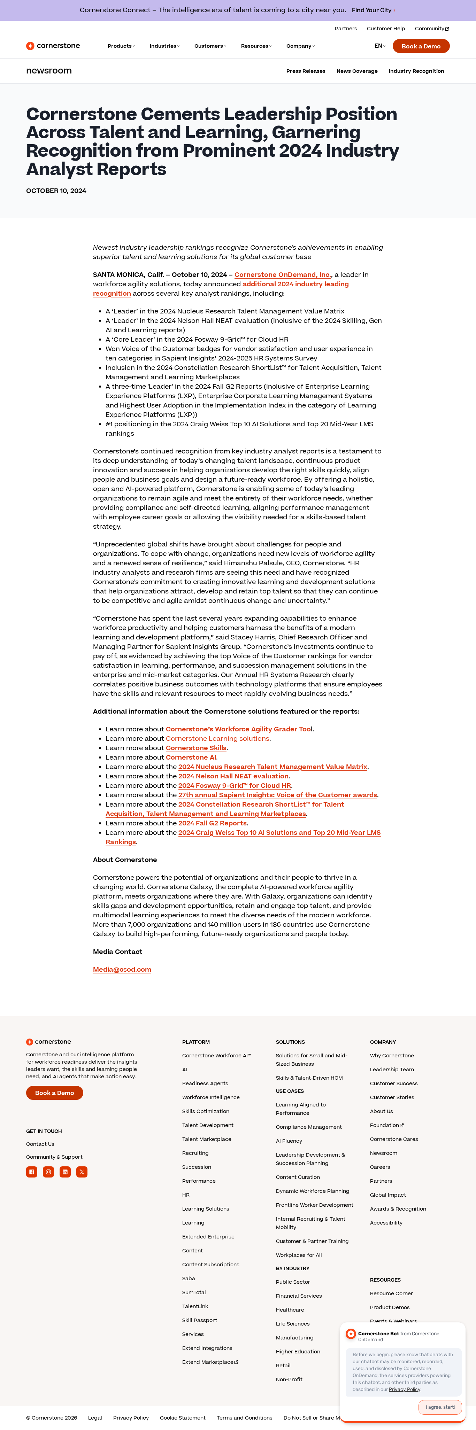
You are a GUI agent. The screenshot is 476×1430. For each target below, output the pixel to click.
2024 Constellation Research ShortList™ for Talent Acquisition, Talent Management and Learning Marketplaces (225, 809)
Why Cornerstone (392, 1055)
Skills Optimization (205, 1111)
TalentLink (195, 1306)
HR (186, 1195)
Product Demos (390, 1307)
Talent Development (207, 1125)
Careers (380, 1167)
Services (193, 1334)
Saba (188, 1278)
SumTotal (194, 1292)
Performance (199, 1181)
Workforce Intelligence (211, 1097)
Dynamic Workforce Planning (313, 1191)
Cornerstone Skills (196, 748)
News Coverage (357, 71)
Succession (196, 1167)
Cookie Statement (183, 1418)
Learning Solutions (205, 1209)
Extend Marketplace (207, 1362)
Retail (283, 1365)
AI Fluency (289, 1141)
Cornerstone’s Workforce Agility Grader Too (238, 729)
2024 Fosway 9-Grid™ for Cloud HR (234, 786)
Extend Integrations (207, 1348)
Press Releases (305, 71)
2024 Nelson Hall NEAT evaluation (233, 776)
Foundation (384, 1125)
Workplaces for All (299, 1255)
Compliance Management (309, 1127)
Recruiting (195, 1153)
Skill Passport (199, 1320)
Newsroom (383, 1153)
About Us (381, 1111)
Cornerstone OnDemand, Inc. (283, 275)
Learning (193, 1223)
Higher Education (298, 1351)
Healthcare (290, 1310)
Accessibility (386, 1223)
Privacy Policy (131, 1418)
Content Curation (298, 1177)
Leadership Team (392, 1069)
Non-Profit (289, 1379)
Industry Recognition (416, 71)
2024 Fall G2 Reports (212, 823)
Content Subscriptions (210, 1264)
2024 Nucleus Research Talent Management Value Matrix (272, 767)
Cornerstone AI (191, 757)
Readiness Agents (205, 1083)
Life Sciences (293, 1324)
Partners (346, 28)
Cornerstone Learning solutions (217, 739)
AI (184, 1069)
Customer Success (394, 1083)
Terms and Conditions (244, 1418)
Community (429, 28)
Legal (95, 1418)
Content (192, 1250)
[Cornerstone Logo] (53, 46)
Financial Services (299, 1296)
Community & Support (54, 1157)
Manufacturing (295, 1338)
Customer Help (386, 28)
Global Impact (388, 1195)
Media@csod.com (122, 969)
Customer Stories (392, 1097)
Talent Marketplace (206, 1139)
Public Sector (293, 1282)
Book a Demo (421, 46)
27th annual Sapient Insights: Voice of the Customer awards (277, 795)
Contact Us (40, 1144)
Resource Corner (391, 1293)
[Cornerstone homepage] (93, 1042)
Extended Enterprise (208, 1237)
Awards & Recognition (398, 1209)
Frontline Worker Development (314, 1205)
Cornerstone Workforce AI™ (216, 1055)
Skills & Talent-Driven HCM (309, 1078)
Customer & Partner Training (312, 1241)
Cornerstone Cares (394, 1139)
